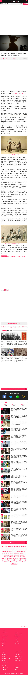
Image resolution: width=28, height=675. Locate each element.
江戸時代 (5, 546)
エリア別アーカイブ (6, 658)
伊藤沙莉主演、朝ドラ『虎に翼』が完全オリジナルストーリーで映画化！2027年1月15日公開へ (19, 443)
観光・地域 (4, 641)
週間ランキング (18, 660)
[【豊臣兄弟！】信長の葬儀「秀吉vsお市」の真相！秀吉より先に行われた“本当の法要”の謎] (5, 451)
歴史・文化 (3, 58)
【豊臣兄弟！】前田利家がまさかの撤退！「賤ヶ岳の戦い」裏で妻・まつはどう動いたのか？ (19, 509)
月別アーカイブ (18, 658)
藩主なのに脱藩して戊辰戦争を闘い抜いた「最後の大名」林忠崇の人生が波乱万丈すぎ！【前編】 (7, 359)
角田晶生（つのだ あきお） (18, 58)
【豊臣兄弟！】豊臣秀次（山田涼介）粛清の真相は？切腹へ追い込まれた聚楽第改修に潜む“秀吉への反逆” (19, 489)
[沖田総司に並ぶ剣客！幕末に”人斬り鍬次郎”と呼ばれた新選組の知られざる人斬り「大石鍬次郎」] (20, 352)
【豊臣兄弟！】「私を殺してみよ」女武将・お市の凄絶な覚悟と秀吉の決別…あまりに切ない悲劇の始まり (19, 482)
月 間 (23, 405)
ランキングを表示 (13, 542)
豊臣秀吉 (19, 558)
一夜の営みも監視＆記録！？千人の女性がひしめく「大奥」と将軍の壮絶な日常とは (19, 529)
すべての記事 (4, 632)
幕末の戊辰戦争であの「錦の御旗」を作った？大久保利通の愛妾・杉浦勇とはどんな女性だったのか (20, 344)
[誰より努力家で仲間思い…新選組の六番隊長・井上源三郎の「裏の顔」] (14, 43)
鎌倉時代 (5, 561)
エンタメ (17, 641)
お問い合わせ (18, 654)
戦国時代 (11, 546)
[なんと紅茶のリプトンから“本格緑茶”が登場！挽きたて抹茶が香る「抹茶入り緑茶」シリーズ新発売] (5, 517)
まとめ (16, 632)
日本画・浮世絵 (18, 634)
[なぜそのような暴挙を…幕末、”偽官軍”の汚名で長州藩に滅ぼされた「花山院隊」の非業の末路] (7, 336)
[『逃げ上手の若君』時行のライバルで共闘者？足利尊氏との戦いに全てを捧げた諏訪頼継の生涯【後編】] (5, 478)
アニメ (4, 549)
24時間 (5, 405)
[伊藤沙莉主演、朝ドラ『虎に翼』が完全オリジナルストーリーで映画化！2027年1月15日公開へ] (5, 444)
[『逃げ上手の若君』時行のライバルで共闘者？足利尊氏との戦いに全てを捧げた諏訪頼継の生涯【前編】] (5, 431)
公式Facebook (4, 396)
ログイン (21, 3)
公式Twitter (10, 396)
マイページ (4, 656)
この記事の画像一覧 (15, 323)
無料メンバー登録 (18, 656)
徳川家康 (6, 556)
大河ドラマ (17, 546)
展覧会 (24, 558)
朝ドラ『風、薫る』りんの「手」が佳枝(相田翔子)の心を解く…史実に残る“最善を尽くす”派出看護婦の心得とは (19, 536)
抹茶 (12, 556)
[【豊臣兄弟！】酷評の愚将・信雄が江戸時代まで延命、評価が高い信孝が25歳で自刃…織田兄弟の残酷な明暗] (5, 458)
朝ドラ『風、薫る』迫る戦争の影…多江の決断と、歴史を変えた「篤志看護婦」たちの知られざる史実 (19, 423)
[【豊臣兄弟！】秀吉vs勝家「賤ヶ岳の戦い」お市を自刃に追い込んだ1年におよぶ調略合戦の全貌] (5, 411)
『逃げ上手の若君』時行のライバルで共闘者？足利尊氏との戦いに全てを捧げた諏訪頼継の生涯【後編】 (19, 476)
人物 (6, 58)
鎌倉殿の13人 (14, 563)
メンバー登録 (26, 3)
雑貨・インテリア (5, 638)
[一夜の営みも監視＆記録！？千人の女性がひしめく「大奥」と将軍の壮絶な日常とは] (5, 531)
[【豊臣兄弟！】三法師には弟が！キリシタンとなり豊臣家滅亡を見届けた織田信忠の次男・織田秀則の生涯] (5, 418)
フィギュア (5, 558)
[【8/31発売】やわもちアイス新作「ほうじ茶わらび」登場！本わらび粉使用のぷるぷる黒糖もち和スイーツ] (5, 497)
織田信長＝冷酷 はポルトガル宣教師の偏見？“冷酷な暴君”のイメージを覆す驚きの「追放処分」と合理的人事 (19, 522)
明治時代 (23, 553)
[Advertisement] (14, 20)
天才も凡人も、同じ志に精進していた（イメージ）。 (14, 243)
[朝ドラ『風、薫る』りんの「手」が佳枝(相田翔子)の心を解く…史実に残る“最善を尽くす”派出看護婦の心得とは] (5, 537)
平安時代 (24, 546)
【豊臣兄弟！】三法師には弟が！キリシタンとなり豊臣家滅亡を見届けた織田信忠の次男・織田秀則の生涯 (19, 416)
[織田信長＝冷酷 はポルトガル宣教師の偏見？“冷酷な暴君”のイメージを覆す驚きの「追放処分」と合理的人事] (5, 524)
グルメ (3, 640)
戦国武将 (10, 549)
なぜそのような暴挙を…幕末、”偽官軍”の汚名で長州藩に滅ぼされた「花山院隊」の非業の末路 (7, 344)
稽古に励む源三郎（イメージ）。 (14, 154)
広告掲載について (5, 654)
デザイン (17, 556)
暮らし (3, 643)
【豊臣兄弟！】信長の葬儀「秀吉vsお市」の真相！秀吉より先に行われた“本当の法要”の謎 (19, 449)
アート (3, 634)
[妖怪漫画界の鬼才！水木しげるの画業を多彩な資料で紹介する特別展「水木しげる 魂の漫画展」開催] (5, 464)
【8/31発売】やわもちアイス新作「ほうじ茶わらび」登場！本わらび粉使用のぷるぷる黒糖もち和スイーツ (19, 496)
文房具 (22, 556)
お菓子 (9, 551)
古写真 (3, 645)
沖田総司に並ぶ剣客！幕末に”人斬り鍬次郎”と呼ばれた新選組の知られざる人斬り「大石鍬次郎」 (20, 359)
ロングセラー (17, 549)
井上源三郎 (8, 326)
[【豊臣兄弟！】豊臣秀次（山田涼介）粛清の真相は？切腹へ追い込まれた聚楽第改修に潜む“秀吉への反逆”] (5, 491)
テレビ (5, 553)
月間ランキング (5, 662)
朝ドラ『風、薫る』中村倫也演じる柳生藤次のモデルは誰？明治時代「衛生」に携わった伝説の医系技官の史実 (19, 436)
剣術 (13, 326)
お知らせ (4, 652)
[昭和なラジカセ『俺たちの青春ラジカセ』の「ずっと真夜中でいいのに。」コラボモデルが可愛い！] (5, 471)
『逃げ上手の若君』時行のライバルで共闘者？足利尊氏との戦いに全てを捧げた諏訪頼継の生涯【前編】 (19, 429)
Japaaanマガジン (18, 651)
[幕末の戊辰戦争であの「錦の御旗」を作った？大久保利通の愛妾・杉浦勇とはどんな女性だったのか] (20, 336)
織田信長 (17, 553)
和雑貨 (16, 638)
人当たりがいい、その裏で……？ (13, 256)
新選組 (25, 326)
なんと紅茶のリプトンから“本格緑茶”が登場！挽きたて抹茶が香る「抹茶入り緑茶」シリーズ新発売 (19, 516)
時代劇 (23, 551)
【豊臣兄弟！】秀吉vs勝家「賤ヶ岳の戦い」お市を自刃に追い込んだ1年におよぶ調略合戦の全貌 (19, 409)
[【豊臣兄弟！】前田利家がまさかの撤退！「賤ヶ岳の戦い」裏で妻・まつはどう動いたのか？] (5, 511)
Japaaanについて (18, 652)
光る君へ (17, 561)
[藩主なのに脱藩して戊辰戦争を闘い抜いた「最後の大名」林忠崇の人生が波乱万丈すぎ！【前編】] (7, 352)
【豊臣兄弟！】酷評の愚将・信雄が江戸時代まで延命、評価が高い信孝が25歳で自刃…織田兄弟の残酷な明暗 (19, 456)
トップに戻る (24, 626)
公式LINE (17, 396)
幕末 (17, 326)
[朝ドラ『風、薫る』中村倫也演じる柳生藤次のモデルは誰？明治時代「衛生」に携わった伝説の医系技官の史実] (5, 438)
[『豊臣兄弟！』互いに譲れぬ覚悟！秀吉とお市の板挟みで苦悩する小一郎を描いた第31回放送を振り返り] (5, 504)
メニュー (1, 1)
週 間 (14, 405)
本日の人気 (4, 660)
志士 (21, 326)
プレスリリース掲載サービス (13, 389)
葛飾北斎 (23, 561)
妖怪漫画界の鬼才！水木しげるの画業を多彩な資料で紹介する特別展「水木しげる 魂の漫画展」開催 (19, 463)
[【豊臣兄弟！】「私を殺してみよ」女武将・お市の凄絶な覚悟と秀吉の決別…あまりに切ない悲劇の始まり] (5, 484)
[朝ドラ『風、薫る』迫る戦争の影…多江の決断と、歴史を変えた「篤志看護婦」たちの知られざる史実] (5, 424)
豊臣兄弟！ (12, 558)
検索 (27, 1)
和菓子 (16, 640)
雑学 (5, 551)
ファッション (4, 636)
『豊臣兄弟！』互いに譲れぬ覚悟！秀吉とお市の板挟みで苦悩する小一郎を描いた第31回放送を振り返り (19, 502)
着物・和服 (17, 636)
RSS (24, 396)
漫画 (19, 551)
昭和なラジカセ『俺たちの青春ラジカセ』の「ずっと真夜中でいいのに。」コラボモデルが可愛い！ (19, 469)
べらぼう (11, 553)
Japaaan (14, 1)
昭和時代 (11, 561)
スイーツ (24, 549)
